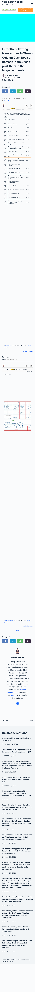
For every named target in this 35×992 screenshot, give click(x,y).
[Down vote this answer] (31, 366)
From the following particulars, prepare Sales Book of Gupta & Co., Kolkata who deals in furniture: (16, 851)
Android (14, 695)
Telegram (5, 10)
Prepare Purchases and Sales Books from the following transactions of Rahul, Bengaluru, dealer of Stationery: (17, 837)
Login (17, 630)
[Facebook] (5, 91)
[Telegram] (13, 91)
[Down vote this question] (31, 105)
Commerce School (12, 1)
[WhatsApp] (20, 91)
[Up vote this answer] (26, 366)
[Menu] (32, 3)
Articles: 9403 (17, 708)
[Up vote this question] (26, 105)
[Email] (28, 91)
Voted (8, 359)
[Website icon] (17, 703)
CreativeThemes (7, 962)
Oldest (16, 359)
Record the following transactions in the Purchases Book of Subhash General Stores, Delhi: (16, 929)
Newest (12, 359)
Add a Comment (28, 351)
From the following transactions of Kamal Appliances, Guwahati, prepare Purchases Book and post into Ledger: (17, 899)
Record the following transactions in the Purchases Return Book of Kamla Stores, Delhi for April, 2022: (17, 807)
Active (4, 359)
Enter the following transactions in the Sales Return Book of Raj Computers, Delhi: (16, 779)
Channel (12, 10)
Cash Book (9, 80)
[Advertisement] (17, 275)
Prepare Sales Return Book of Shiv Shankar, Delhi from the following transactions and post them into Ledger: (16, 793)
